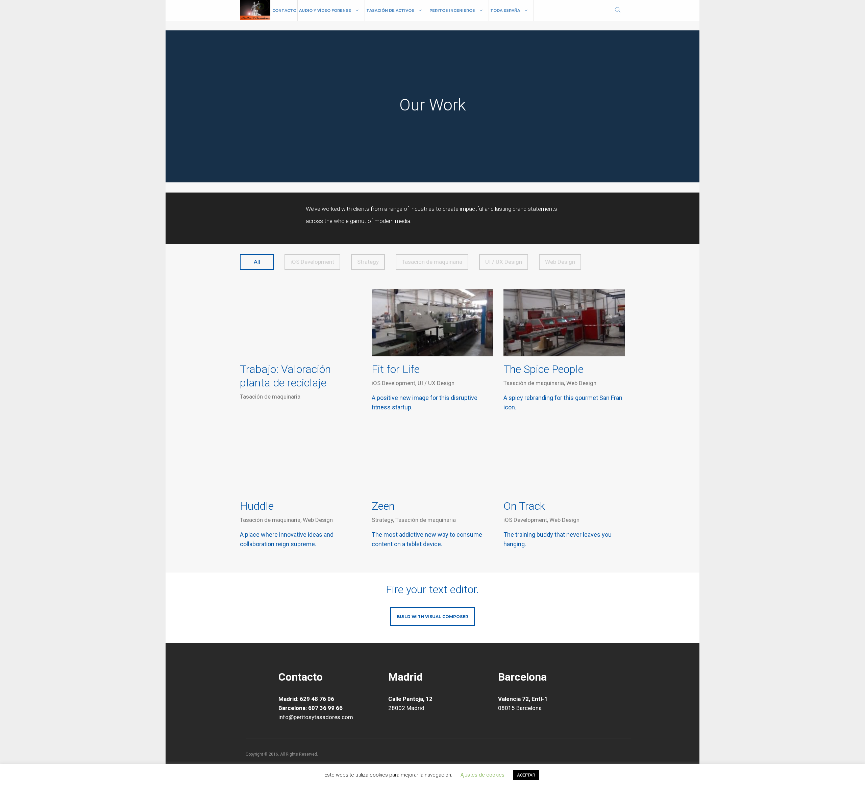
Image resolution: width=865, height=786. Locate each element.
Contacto (284, 10)
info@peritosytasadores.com (315, 717)
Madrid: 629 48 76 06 (306, 698)
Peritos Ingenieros (452, 10)
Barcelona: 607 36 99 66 (310, 708)
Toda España (505, 10)
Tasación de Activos (390, 10)
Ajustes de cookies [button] (482, 775)
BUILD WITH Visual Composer (432, 616)
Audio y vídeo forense (325, 10)
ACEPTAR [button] (526, 775)
